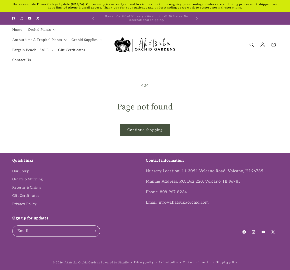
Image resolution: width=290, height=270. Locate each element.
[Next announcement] (197, 18)
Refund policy (168, 262)
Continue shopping (145, 130)
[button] (41, 30)
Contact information (197, 262)
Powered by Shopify (115, 262)
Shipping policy (226, 262)
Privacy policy (144, 262)
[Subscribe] (94, 231)
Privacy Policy (24, 204)
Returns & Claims (26, 187)
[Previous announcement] (93, 18)
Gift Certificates (25, 196)
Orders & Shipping (27, 179)
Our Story (20, 171)
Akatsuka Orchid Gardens (82, 262)
